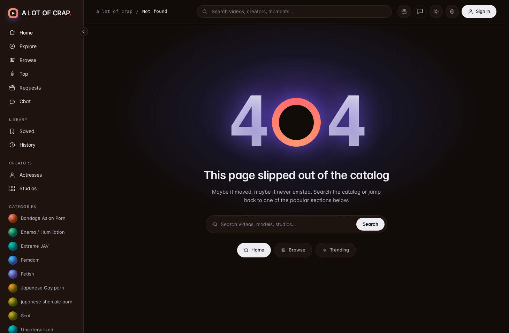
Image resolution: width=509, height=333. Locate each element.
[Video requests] (404, 11)
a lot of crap (114, 11)
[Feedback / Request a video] (420, 11)
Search (370, 224)
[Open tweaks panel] (452, 11)
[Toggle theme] (436, 11)
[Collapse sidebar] (83, 31)
